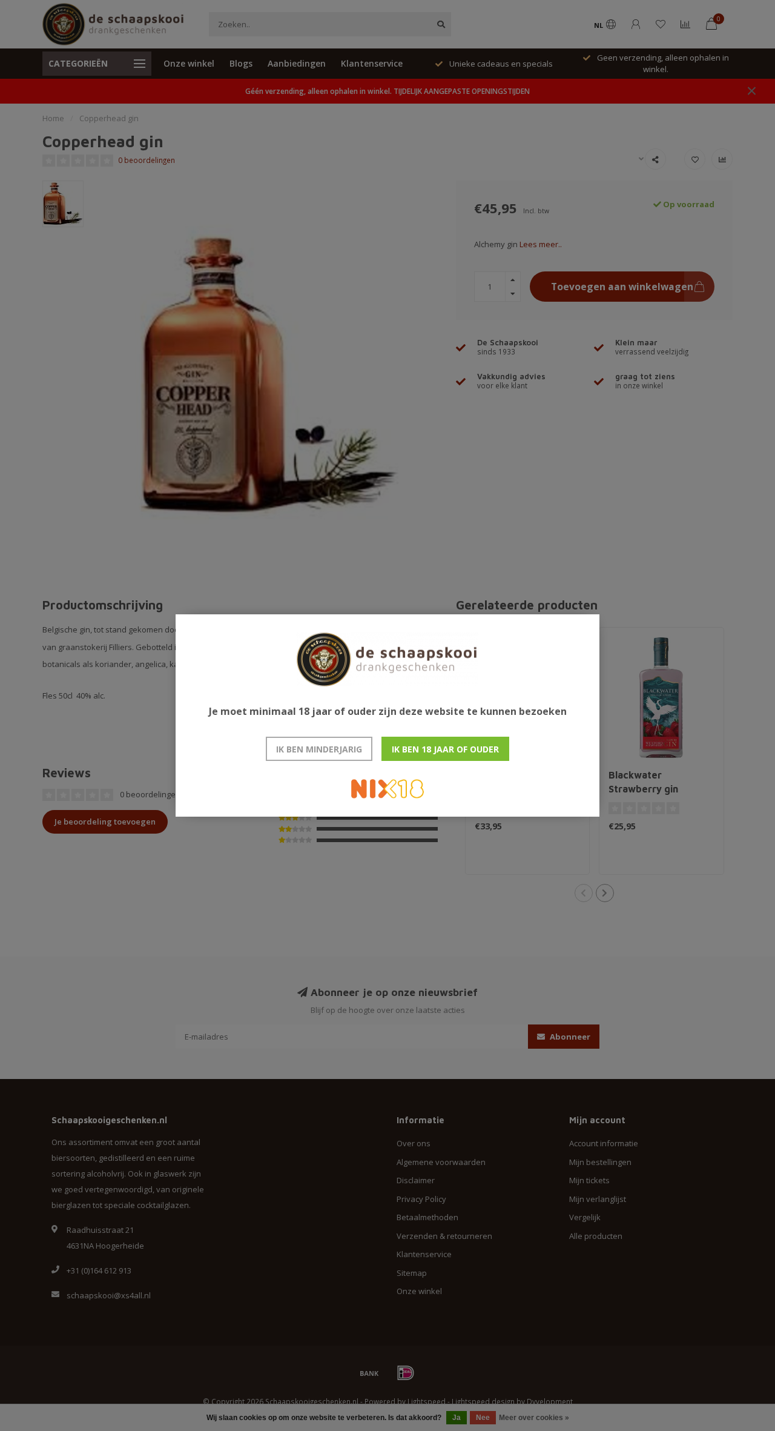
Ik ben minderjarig (319, 749)
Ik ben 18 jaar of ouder (445, 749)
